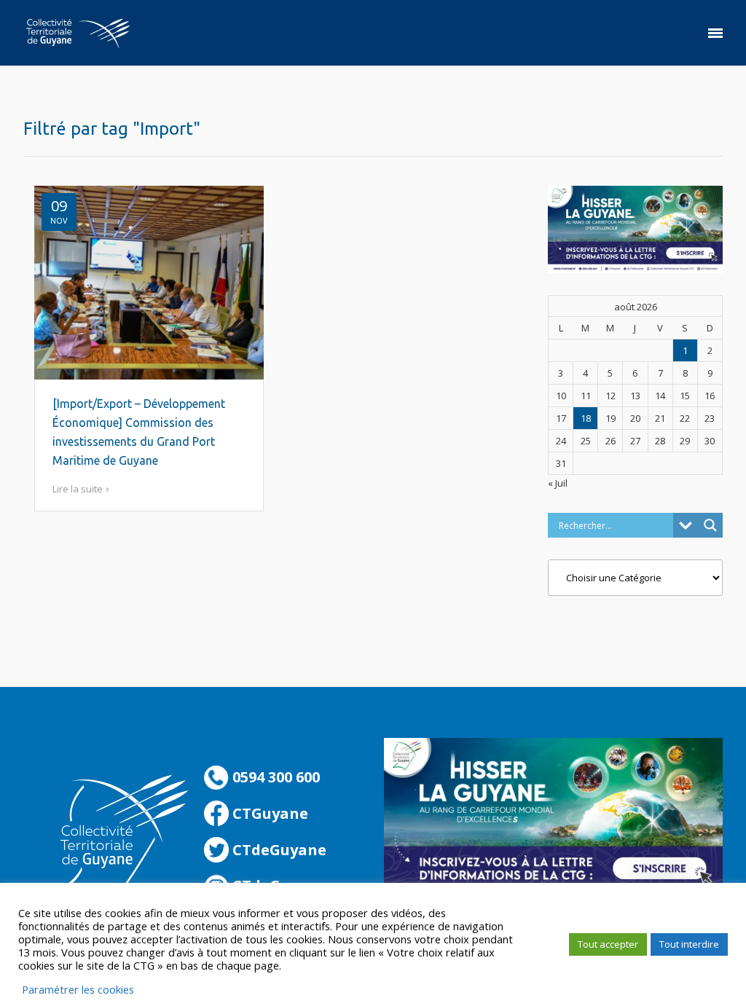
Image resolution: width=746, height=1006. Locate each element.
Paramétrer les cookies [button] (78, 989)
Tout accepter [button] (608, 944)
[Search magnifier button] (710, 525)
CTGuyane (268, 813)
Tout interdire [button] (689, 944)
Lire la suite (77, 488)
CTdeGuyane (277, 850)
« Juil (558, 483)
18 (586, 418)
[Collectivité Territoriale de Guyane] (78, 33)
